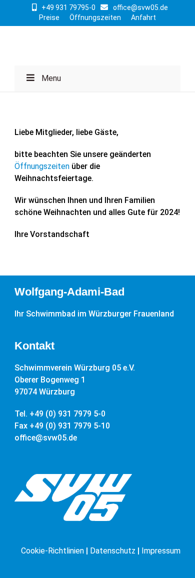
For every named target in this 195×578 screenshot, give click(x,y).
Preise (49, 18)
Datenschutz (113, 551)
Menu (51, 78)
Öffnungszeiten (95, 18)
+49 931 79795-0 (69, 8)
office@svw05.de (140, 8)
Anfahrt (143, 18)
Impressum (161, 551)
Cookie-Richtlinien (52, 551)
